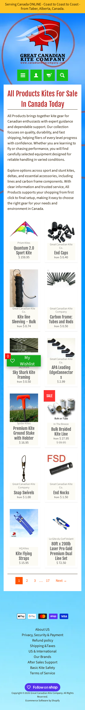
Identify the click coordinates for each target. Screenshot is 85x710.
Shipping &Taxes (42, 645)
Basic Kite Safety (42, 667)
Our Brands (42, 656)
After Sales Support (42, 662)
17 (48, 580)
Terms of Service (42, 673)
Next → (61, 580)
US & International (42, 651)
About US (42, 629)
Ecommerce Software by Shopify (42, 700)
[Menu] (23, 75)
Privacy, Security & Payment (42, 634)
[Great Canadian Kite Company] (42, 41)
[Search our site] (62, 75)
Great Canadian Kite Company (47, 693)
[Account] (36, 75)
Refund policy (42, 640)
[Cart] (49, 75)
